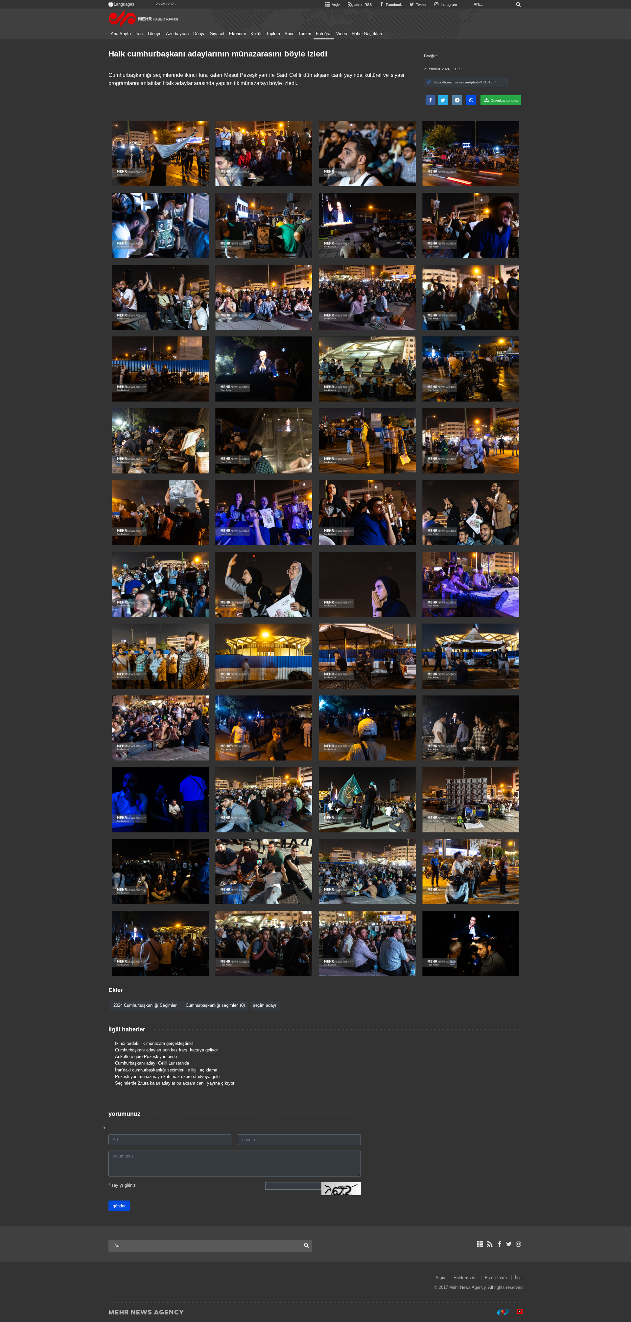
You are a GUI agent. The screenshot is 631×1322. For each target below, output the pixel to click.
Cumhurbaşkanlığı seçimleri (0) (215, 1005)
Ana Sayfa (121, 34)
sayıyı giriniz (122, 1185)
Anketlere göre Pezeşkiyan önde (146, 1056)
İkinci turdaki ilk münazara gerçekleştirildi (154, 1043)
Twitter (421, 5)
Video (341, 34)
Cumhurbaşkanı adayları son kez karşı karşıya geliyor (166, 1049)
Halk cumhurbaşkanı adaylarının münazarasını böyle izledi (217, 53)
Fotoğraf (324, 34)
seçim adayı (264, 1005)
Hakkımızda (465, 1277)
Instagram (448, 5)
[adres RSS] (489, 1244)
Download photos (504, 100)
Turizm (304, 34)
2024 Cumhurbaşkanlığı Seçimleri (145, 1005)
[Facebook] (499, 1244)
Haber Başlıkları (367, 34)
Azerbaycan (177, 34)
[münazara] (160, 153)
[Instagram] (518, 1244)
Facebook (393, 5)
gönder (119, 1205)
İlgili (519, 1277)
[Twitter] (509, 1244)
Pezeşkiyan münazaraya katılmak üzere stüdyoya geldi (168, 1076)
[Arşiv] (480, 1244)
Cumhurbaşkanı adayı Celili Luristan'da (152, 1063)
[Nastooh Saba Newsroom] (500, 1312)
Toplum (273, 34)
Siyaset (217, 34)
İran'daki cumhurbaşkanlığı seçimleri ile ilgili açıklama (166, 1070)
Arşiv (335, 5)
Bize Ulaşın (496, 1277)
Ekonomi (237, 34)
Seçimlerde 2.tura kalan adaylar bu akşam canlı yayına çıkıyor (174, 1083)
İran (139, 34)
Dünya (199, 34)
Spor (289, 34)
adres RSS (362, 5)
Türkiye (154, 34)
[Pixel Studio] (516, 1312)
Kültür (256, 34)
